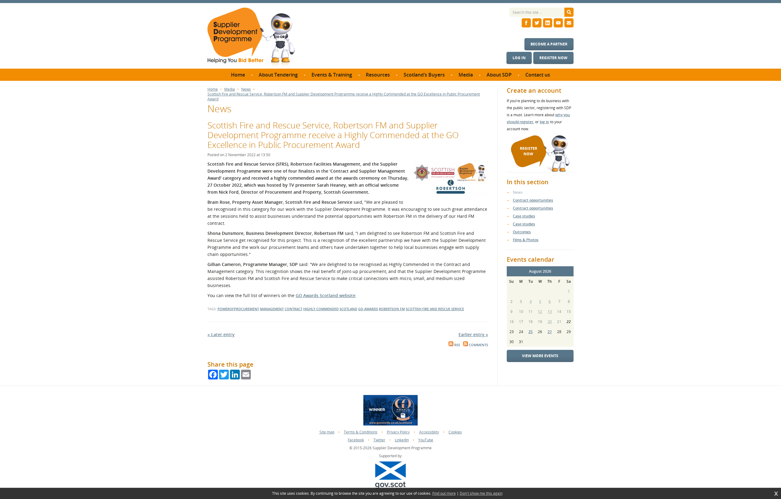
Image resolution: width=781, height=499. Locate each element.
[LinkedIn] (547, 22)
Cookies (455, 432)
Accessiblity (429, 432)
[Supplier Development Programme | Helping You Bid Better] (251, 38)
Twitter (379, 440)
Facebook (356, 440)
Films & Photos (525, 239)
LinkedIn (402, 440)
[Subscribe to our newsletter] (569, 22)
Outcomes (522, 232)
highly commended (321, 309)
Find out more (444, 493)
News (246, 89)
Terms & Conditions (360, 432)
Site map (326, 432)
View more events (540, 355)
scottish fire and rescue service (435, 309)
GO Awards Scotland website (325, 295)
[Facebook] (526, 22)
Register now (553, 57)
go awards (368, 309)
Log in (519, 57)
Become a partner (549, 44)
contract (293, 309)
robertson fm (392, 309)
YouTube (425, 440)
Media (229, 89)
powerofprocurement (238, 309)
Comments (478, 345)
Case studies (524, 216)
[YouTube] (558, 22)
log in (544, 121)
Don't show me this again (481, 493)
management (272, 309)
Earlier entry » (473, 334)
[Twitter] (537, 22)
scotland (348, 309)
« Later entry (221, 334)
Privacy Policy (398, 432)
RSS (456, 345)
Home (212, 89)
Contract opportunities (533, 200)
